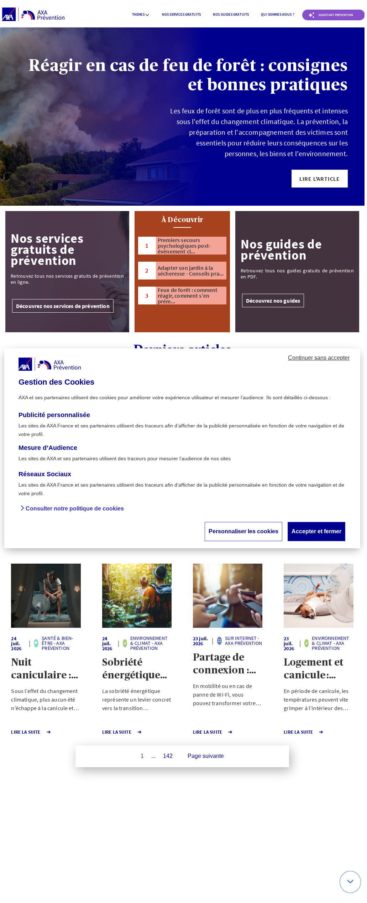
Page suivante (206, 756)
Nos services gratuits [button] (181, 14)
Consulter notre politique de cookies (75, 509)
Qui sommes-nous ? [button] (277, 14)
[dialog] (182, 448)
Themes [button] (138, 14)
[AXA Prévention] (33, 14)
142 (168, 756)
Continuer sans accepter (319, 358)
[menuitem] (141, 14)
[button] (320, 179)
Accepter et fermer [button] (316, 531)
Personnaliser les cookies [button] (243, 531)
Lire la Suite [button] (25, 732)
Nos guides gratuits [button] (231, 14)
